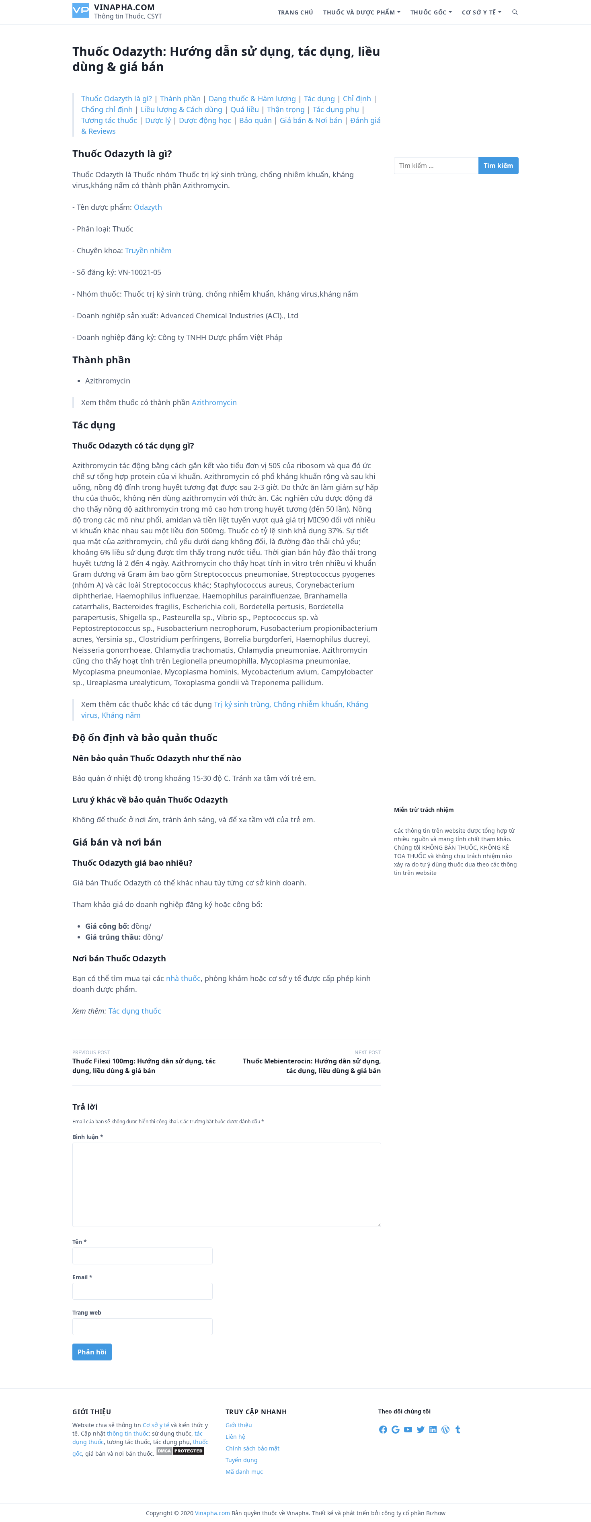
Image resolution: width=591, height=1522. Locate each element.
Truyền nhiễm (148, 250)
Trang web (86, 1312)
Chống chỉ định (107, 109)
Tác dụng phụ (336, 109)
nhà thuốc (183, 978)
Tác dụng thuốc (135, 1011)
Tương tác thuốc (109, 120)
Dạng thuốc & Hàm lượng (252, 98)
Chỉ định (357, 98)
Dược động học (205, 120)
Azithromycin (214, 402)
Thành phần (180, 98)
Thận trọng (286, 109)
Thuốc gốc (428, 12)
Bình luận (87, 1137)
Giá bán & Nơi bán (311, 120)
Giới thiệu (239, 1425)
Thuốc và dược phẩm (359, 12)
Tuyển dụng (242, 1460)
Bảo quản (255, 120)
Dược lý (158, 120)
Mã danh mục (244, 1471)
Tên (79, 1241)
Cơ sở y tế (479, 12)
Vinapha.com (124, 7)
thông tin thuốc (128, 1433)
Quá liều (244, 109)
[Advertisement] (456, 94)
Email (82, 1277)
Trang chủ (296, 12)
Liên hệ (235, 1436)
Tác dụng (319, 98)
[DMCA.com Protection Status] (180, 1453)
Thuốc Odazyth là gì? (116, 98)
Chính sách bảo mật (252, 1448)
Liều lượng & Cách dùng (181, 109)
